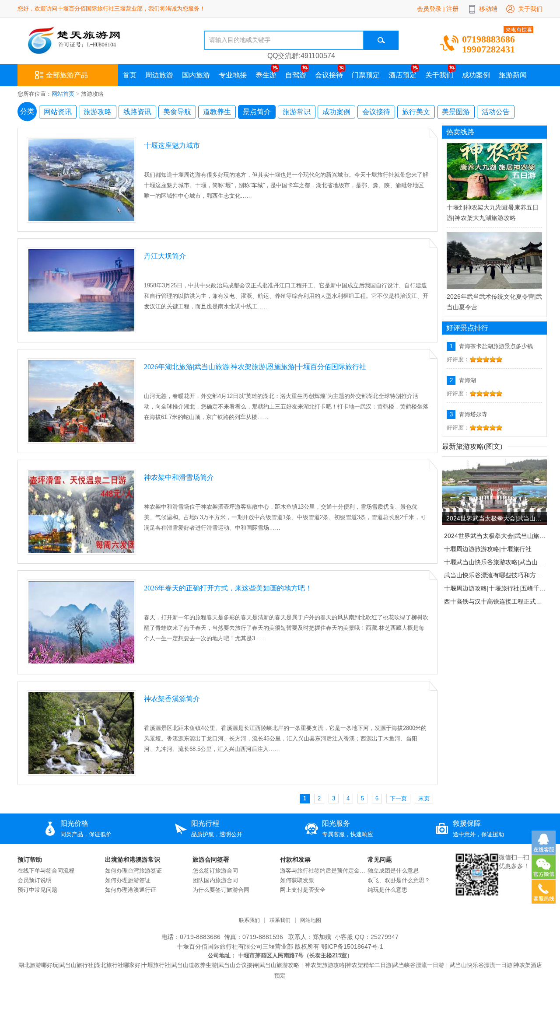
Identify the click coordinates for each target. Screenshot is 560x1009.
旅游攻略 (98, 111)
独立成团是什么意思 (393, 870)
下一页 (398, 798)
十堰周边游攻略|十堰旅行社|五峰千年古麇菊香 (495, 588)
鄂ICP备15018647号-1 (351, 946)
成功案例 (476, 75)
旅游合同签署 (210, 859)
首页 (129, 75)
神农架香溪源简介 (172, 698)
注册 (452, 8)
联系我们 (249, 920)
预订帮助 (30, 859)
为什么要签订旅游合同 (220, 890)
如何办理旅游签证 (127, 880)
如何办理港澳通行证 (130, 890)
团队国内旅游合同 (215, 880)
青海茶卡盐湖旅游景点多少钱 (496, 346)
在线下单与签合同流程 (46, 870)
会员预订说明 (35, 880)
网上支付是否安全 (303, 890)
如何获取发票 (297, 880)
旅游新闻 (513, 75)
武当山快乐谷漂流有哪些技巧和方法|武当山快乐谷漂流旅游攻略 (495, 575)
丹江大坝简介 (165, 256)
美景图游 (456, 111)
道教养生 (217, 111)
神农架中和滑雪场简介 (179, 477)
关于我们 (530, 8)
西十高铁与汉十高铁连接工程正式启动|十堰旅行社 (495, 601)
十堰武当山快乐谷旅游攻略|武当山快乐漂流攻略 (495, 562)
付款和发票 (295, 859)
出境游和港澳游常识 (132, 859)
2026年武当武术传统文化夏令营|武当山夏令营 (494, 302)
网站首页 (63, 94)
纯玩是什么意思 (387, 890)
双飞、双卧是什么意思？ (399, 880)
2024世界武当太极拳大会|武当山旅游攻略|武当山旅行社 (495, 535)
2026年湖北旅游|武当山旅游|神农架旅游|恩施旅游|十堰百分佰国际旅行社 (255, 366)
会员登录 (429, 8)
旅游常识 (297, 111)
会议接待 (329, 75)
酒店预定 (402, 75)
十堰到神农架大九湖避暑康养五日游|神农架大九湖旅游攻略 (493, 212)
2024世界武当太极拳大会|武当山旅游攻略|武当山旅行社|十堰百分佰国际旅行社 (496, 518)
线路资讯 (137, 111)
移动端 (488, 8)
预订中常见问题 (37, 890)
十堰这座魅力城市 (172, 145)
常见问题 (380, 859)
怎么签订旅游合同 (215, 870)
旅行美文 (416, 111)
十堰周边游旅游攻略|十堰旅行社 (488, 548)
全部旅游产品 (67, 75)
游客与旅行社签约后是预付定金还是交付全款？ (324, 870)
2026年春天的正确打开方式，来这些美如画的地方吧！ (228, 588)
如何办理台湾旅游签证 (133, 870)
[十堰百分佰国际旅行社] (95, 52)
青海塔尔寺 (473, 414)
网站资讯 (58, 111)
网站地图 (310, 920)
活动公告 (496, 111)
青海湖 (467, 380)
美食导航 (177, 111)
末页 (424, 798)
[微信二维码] (477, 894)
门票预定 (366, 75)
